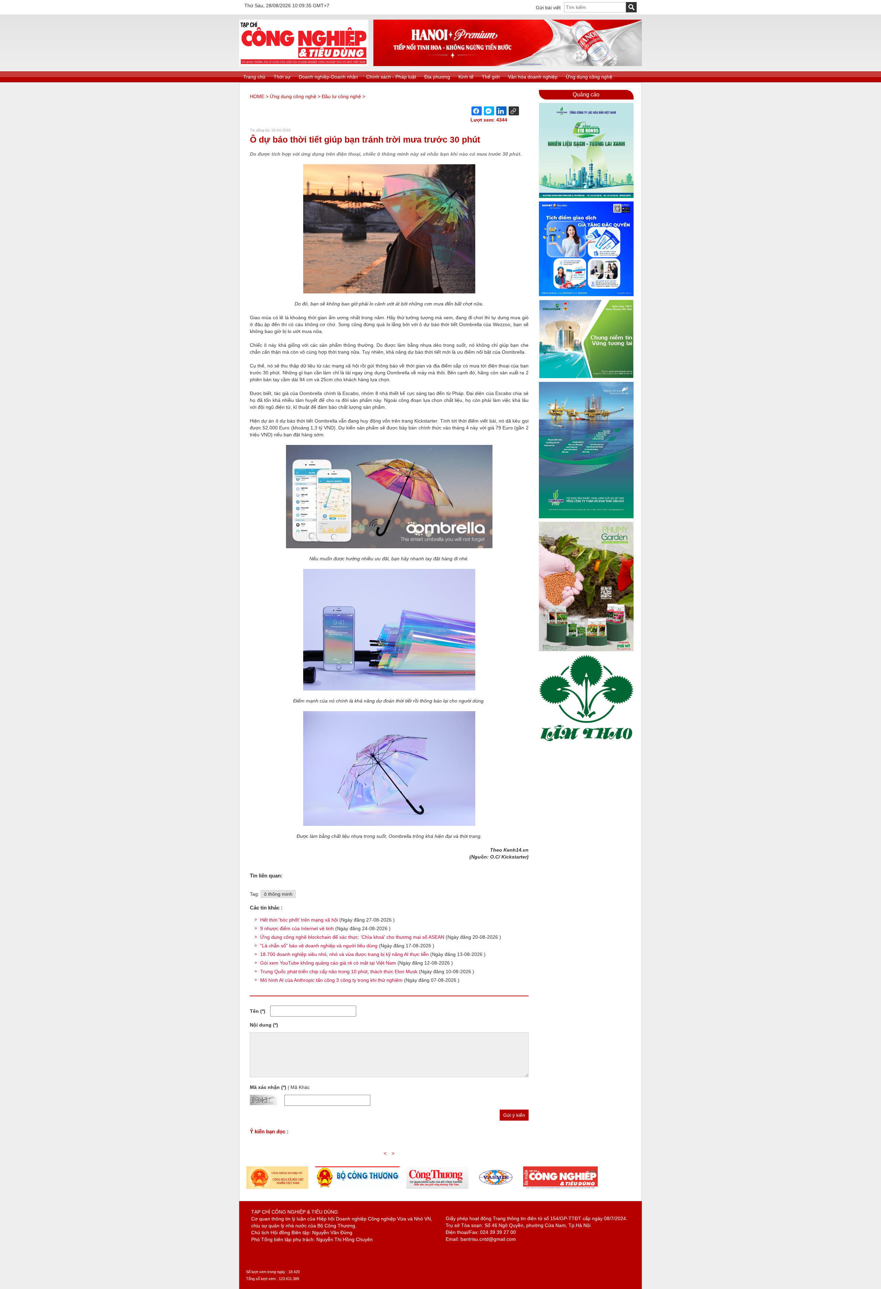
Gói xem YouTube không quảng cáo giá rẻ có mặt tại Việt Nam (328, 963)
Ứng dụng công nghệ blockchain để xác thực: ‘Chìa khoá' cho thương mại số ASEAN (352, 937)
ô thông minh (278, 894)
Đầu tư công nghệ (341, 96)
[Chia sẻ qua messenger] (489, 110)
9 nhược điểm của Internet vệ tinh (297, 928)
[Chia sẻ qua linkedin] (501, 110)
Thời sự (282, 77)
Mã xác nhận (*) (268, 1087)
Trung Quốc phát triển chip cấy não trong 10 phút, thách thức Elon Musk (338, 971)
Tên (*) (257, 1011)
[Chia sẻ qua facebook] (476, 110)
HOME (257, 96)
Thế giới (491, 77)
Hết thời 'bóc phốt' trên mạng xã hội (299, 920)
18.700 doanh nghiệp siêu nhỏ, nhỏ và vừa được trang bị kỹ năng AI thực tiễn (344, 954)
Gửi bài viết (548, 7)
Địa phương (437, 77)
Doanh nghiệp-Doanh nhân (328, 77)
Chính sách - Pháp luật (391, 77)
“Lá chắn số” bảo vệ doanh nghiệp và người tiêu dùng (319, 945)
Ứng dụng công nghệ (589, 77)
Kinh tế (466, 77)
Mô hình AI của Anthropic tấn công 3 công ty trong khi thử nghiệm (331, 980)
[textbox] (595, 7)
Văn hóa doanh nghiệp (533, 77)
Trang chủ (254, 77)
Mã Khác (300, 1087)
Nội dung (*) (264, 1025)
